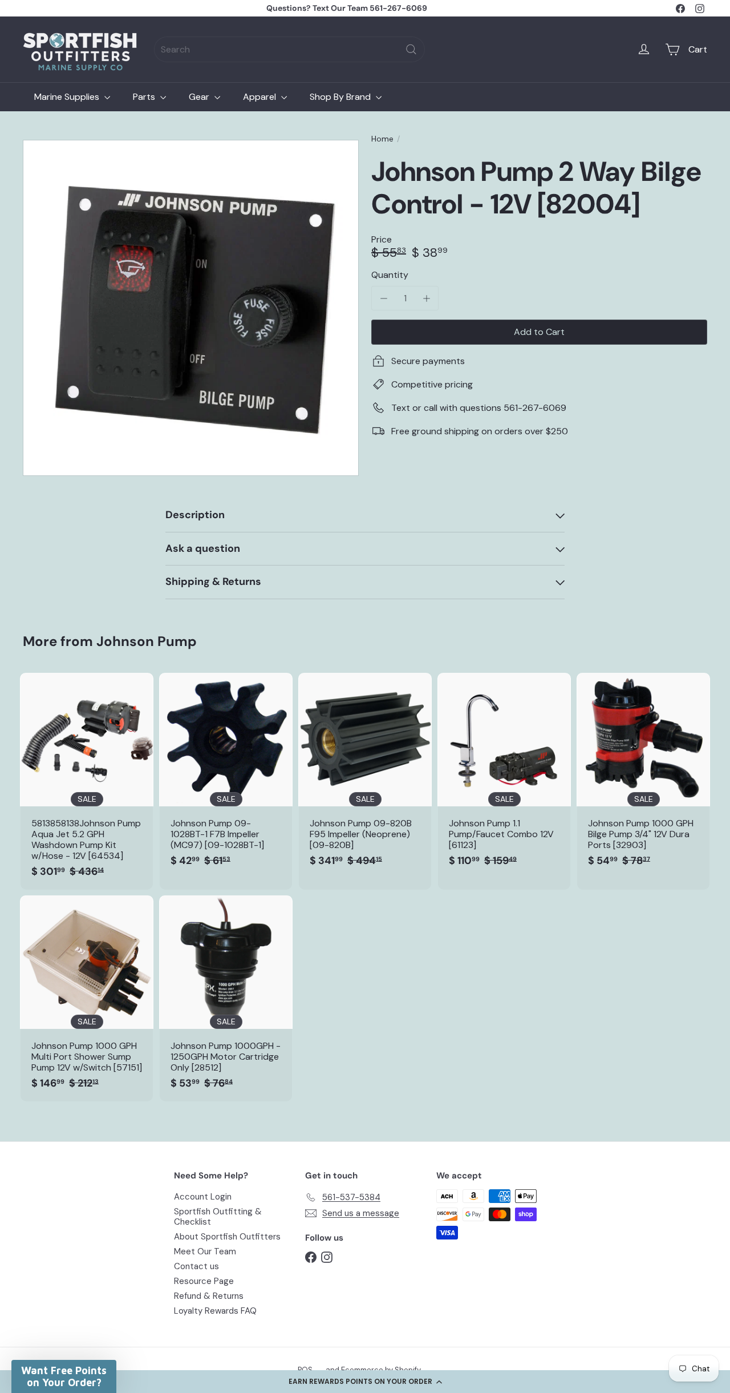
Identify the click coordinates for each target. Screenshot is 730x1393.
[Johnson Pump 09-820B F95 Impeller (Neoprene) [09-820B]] (365, 776)
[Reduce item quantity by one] (383, 298)
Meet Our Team (205, 1251)
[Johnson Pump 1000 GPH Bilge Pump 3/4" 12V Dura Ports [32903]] (643, 776)
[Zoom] (190, 307)
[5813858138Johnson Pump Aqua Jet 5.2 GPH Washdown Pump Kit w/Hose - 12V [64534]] (86, 781)
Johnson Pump (146, 641)
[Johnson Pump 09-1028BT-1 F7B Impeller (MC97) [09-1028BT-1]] (226, 776)
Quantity (389, 274)
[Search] (411, 49)
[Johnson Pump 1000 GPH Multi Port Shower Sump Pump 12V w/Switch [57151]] (86, 998)
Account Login (203, 1196)
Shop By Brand (341, 97)
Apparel (260, 97)
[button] (365, 1381)
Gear (200, 97)
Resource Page (204, 1281)
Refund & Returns (209, 1296)
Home (382, 139)
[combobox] (289, 49)
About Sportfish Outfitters (227, 1236)
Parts (145, 97)
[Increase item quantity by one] (426, 298)
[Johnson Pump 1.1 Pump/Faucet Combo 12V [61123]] (504, 776)
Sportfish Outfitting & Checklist (218, 1217)
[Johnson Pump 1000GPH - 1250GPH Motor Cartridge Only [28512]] (226, 998)
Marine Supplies (68, 97)
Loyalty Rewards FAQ (215, 1311)
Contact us (196, 1266)
